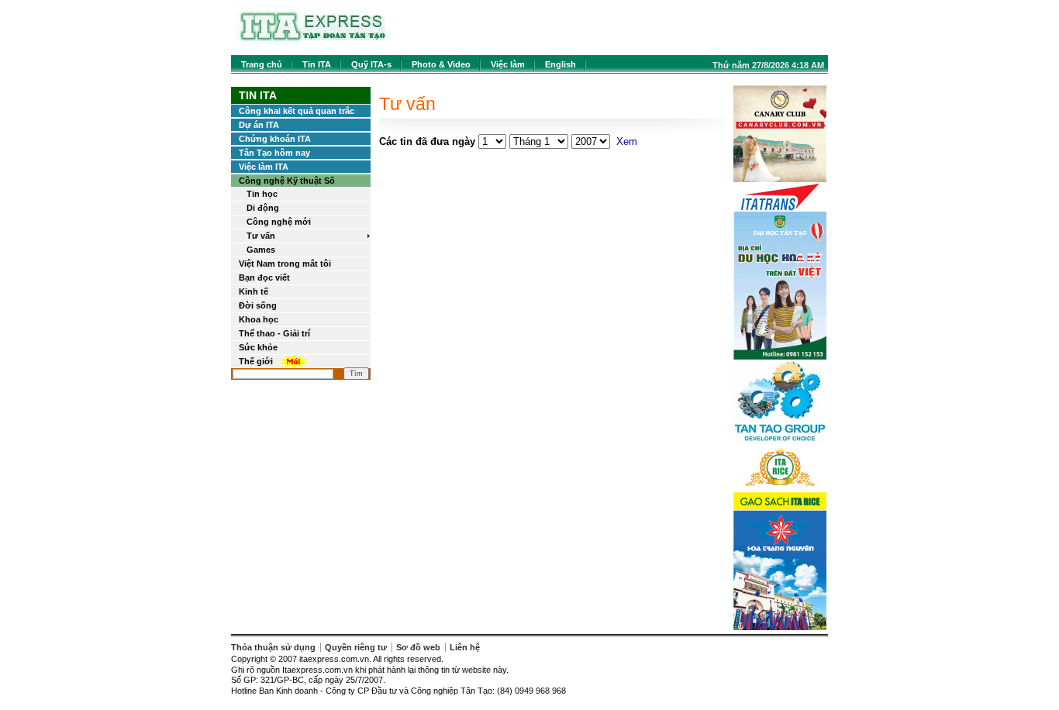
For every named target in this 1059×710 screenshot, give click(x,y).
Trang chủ (261, 64)
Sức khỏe (258, 347)
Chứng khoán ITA (275, 138)
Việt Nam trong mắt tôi (285, 263)
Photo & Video (441, 64)
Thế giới (256, 361)
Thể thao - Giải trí (274, 333)
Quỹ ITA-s (371, 64)
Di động (263, 207)
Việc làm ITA (263, 166)
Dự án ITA (259, 124)
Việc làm (508, 64)
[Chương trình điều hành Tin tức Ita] (313, 46)
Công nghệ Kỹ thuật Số (287, 180)
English (560, 64)
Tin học (262, 193)
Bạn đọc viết (264, 277)
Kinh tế (253, 291)
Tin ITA (316, 64)
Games (261, 249)
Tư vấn (261, 235)
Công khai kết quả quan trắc (296, 110)
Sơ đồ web (418, 647)
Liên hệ (465, 647)
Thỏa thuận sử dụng (273, 647)
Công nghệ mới (279, 221)
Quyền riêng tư (356, 647)
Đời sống (258, 305)
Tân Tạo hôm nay (274, 152)
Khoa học (258, 319)
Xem (626, 141)
